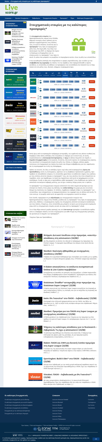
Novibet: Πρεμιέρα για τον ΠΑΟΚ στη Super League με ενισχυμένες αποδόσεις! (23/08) (70, 313)
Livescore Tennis (57, 413)
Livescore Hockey (57, 411)
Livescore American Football (60, 399)
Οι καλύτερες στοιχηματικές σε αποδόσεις (16, 408)
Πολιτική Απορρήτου (36, 425)
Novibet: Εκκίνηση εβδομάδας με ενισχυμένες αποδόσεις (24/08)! (17, 42)
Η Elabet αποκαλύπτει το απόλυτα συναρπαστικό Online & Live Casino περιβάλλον (68, 268)
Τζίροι (72, 18)
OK (96, 439)
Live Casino (91, 405)
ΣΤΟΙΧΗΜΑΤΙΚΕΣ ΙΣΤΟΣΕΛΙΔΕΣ (11, 70)
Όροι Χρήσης (25, 425)
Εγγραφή (92, 81)
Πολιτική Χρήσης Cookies (50, 425)
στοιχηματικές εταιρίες (39, 36)
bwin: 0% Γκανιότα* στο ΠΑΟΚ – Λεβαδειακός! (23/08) (70, 298)
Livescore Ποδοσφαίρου (59, 419)
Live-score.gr (66, 425)
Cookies (23, 438)
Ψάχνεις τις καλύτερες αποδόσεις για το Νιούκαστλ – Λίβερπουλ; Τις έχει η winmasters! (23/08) (70, 328)
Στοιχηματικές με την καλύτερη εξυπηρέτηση (17, 411)
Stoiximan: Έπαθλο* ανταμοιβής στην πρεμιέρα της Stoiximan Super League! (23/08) (69, 284)
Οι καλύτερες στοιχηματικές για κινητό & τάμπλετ (18, 402)
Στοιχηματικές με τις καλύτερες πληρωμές (16, 413)
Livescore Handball (57, 408)
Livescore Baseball (57, 402)
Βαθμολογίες (36, 18)
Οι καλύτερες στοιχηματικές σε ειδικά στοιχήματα (18, 405)
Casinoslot (91, 399)
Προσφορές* (64, 18)
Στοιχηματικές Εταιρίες (50, 18)
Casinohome (91, 408)
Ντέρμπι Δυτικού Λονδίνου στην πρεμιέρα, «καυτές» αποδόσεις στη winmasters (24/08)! (70, 236)
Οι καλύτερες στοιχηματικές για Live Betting (17, 399)
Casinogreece (92, 402)
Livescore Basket (57, 405)
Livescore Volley (56, 416)
